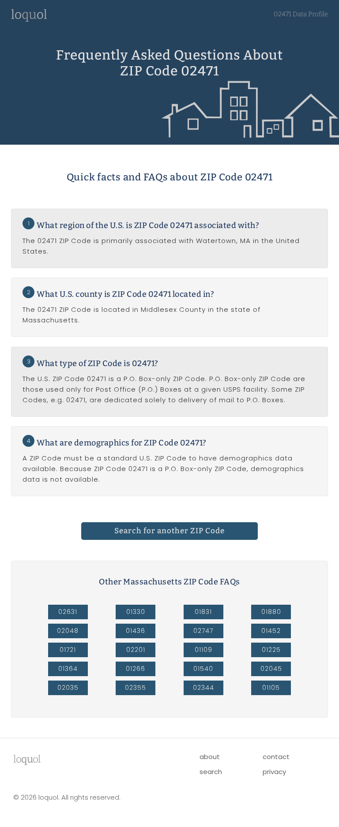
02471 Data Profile (301, 14)
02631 (67, 611)
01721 (68, 649)
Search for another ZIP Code (169, 530)
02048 (68, 630)
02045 (271, 668)
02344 (203, 687)
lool (27, 759)
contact (276, 756)
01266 (135, 668)
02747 (203, 630)
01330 (135, 611)
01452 (271, 630)
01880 (271, 611)
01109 (203, 649)
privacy (274, 771)
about (210, 756)
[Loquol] (29, 19)
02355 (135, 687)
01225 (271, 649)
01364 (68, 668)
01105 (271, 687)
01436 (135, 630)
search (211, 771)
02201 (135, 649)
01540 (203, 668)
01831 (203, 611)
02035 (68, 687)
